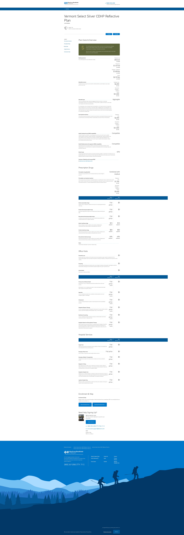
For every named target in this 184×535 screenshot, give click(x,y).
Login (105, 458)
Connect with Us (91, 422)
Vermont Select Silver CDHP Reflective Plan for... (82, 447)
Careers (115, 456)
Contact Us (106, 456)
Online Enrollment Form (85, 404)
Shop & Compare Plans (95, 456)
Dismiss (116, 531)
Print (109, 34)
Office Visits (66, 46)
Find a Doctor (93, 461)
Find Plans (67, 8)
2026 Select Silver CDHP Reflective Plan (86, 161)
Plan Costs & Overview (67, 41)
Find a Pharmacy (94, 458)
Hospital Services (67, 49)
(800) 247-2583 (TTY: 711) (74, 464)
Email (116, 34)
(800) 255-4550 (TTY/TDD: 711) (96, 426)
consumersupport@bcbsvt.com (95, 429)
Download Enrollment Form (99, 404)
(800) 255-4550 (111, 3)
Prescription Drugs (67, 43)
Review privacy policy (107, 532)
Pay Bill (105, 461)
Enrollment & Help (67, 51)
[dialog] (92, 531)
